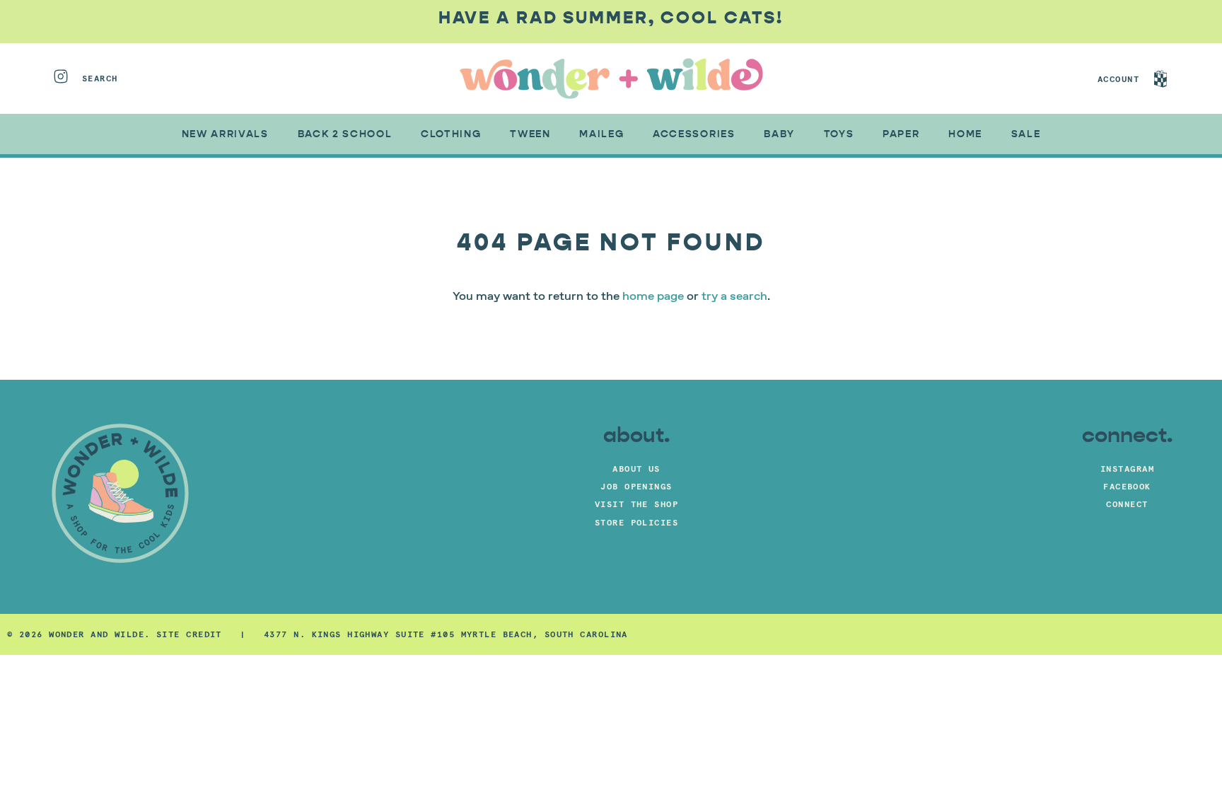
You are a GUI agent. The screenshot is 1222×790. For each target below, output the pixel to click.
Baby (779, 134)
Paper (901, 134)
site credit (189, 634)
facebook (1127, 486)
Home (965, 134)
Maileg (601, 134)
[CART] (1173, 78)
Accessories (694, 134)
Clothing (451, 134)
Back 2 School (345, 134)
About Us (636, 468)
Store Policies (636, 522)
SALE (1026, 134)
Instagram (1127, 468)
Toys (839, 134)
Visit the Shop (636, 504)
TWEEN (530, 134)
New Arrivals (225, 134)
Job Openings (636, 486)
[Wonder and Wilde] (611, 78)
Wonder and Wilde (96, 634)
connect (1127, 504)
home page (653, 297)
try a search (734, 297)
